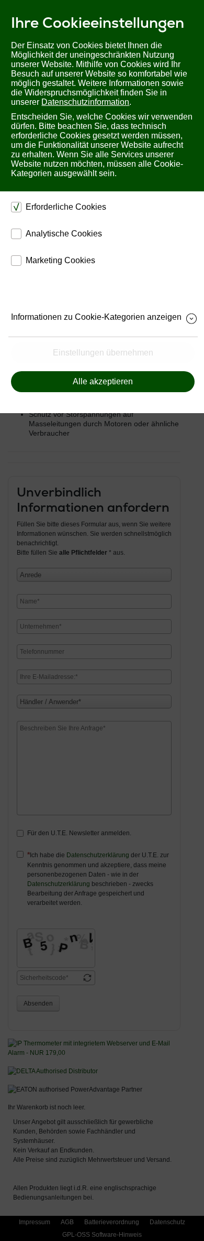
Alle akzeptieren (103, 381)
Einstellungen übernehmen (103, 352)
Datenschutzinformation (85, 102)
